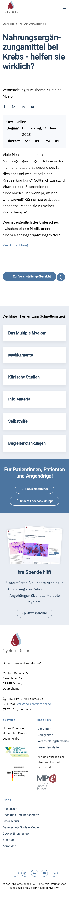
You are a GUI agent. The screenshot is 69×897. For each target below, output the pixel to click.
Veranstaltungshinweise (51, 741)
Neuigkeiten (45, 735)
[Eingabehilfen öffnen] (60, 277)
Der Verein (44, 729)
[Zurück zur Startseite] (11, 7)
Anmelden (9, 846)
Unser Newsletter (36, 489)
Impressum (10, 809)
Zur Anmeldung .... (18, 245)
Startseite (8, 23)
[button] (64, 7)
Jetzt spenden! (37, 613)
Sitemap (8, 840)
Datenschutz (11, 821)
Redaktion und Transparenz (21, 815)
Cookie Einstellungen (16, 833)
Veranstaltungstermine (32, 23)
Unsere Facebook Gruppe (37, 501)
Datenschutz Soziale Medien (21, 827)
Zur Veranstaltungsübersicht (32, 276)
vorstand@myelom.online (34, 704)
